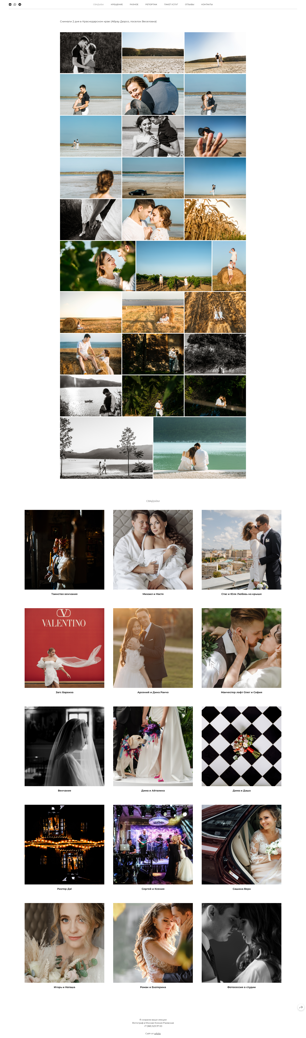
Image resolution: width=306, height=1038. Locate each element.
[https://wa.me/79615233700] (15, 4)
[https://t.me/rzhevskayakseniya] (19, 4)
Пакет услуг (171, 4)
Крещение (117, 4)
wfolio (157, 1033)
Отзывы (189, 4)
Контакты (207, 4)
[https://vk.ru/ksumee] (10, 4)
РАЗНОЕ (134, 4)
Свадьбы (98, 4)
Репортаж (151, 4)
